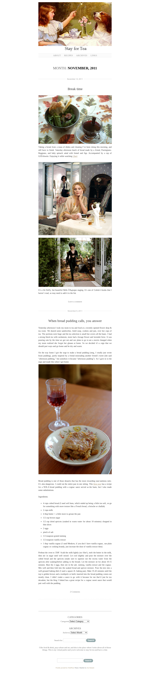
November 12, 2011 (75, 79)
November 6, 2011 (75, 311)
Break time (75, 89)
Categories (65, 621)
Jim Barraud (90, 668)
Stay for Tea (75, 27)
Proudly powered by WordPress (65, 668)
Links (94, 55)
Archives (81, 55)
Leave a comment (75, 302)
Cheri (75, 156)
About (57, 55)
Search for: (58, 640)
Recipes (68, 55)
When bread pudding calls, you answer (75, 321)
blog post (97, 484)
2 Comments (75, 592)
